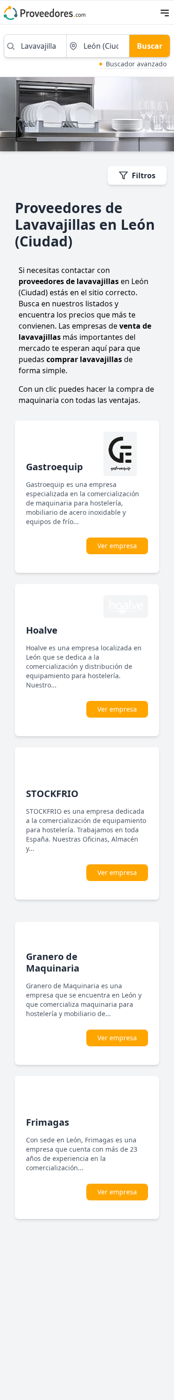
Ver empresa (117, 545)
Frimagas (47, 1122)
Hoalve (42, 630)
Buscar (149, 46)
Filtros (143, 175)
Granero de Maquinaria (52, 962)
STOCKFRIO (52, 793)
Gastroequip (54, 466)
